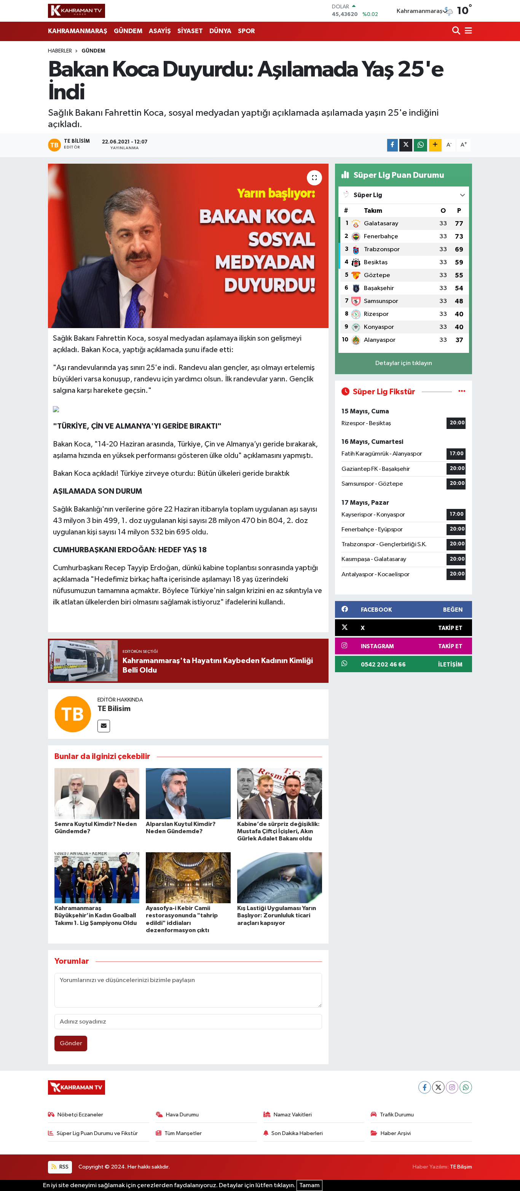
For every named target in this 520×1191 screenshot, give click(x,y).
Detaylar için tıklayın (403, 363)
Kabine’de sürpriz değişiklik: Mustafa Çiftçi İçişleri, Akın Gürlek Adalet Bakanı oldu (278, 831)
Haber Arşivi (396, 1133)
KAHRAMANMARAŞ (77, 31)
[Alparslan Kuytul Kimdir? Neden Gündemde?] (188, 793)
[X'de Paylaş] (405, 145)
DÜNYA (220, 31)
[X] (438, 1087)
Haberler (60, 51)
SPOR (246, 31)
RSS (63, 1167)
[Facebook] (424, 1087)
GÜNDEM (128, 31)
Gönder (71, 1043)
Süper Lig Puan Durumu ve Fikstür (97, 1133)
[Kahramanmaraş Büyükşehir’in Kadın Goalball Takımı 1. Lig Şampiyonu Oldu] (96, 877)
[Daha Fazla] (435, 145)
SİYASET (190, 31)
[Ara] (457, 31)
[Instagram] (452, 1087)
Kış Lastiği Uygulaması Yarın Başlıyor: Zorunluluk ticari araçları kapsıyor (276, 915)
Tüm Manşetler (183, 1133)
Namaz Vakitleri (293, 1115)
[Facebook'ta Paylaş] (392, 145)
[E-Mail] (103, 726)
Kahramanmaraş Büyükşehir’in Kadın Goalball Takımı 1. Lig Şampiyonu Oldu (95, 915)
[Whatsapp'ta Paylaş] (420, 145)
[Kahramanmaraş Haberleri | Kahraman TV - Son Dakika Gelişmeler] (76, 11)
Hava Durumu (182, 1115)
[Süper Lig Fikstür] (462, 392)
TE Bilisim (114, 709)
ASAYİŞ (160, 31)
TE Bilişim (461, 1167)
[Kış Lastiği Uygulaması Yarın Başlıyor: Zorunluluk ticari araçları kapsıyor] (279, 877)
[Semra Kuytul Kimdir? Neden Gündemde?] (96, 793)
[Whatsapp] (465, 1087)
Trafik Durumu (397, 1115)
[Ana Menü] (467, 31)
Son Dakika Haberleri (297, 1133)
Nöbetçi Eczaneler (80, 1115)
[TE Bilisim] (72, 714)
